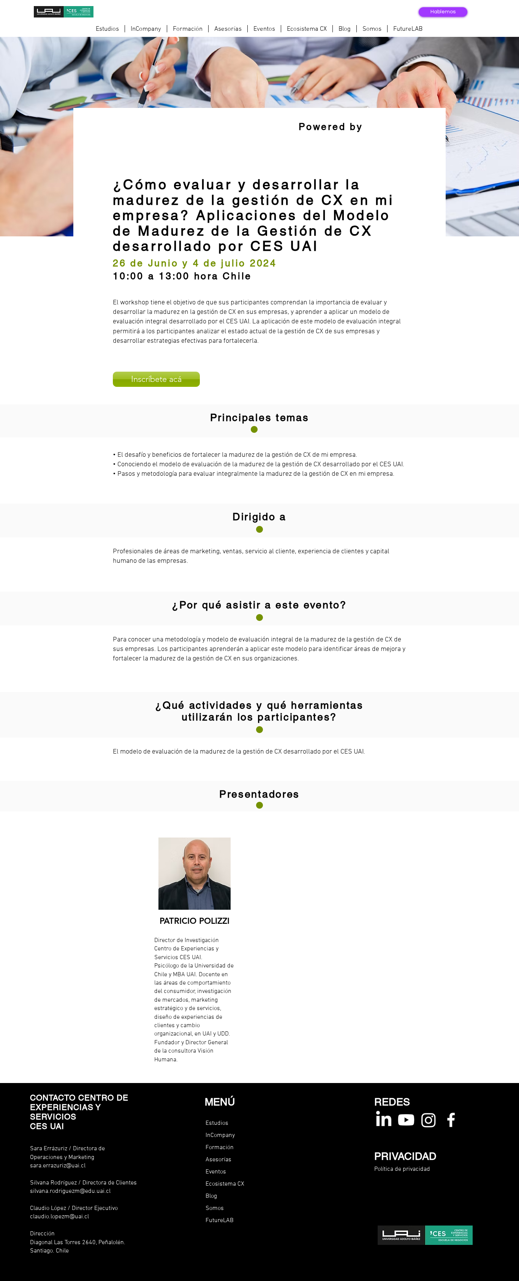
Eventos (216, 1172)
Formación (220, 1147)
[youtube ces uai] (406, 1119)
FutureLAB (220, 1220)
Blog (211, 1196)
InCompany (220, 1135)
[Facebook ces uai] (450, 1119)
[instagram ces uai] (428, 1119)
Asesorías (218, 1160)
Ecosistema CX (225, 1184)
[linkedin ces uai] (383, 1119)
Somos (215, 1208)
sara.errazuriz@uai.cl (57, 1166)
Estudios (217, 1123)
